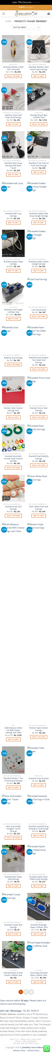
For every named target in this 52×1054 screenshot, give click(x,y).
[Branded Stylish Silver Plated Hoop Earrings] (38, 858)
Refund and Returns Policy (26, 1043)
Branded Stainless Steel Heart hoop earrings (39, 68)
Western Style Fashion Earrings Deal (13, 409)
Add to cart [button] (38, 76)
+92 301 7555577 (30, 1010)
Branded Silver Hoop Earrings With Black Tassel (13, 165)
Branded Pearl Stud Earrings (13, 507)
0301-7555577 (29, 7)
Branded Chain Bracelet (39, 778)
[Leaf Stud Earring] (38, 291)
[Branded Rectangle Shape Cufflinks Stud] (38, 906)
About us (14, 1039)
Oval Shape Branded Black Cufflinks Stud (38, 974)
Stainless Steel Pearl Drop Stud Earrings (13, 116)
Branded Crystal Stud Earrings (13, 926)
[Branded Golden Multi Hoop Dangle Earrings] (38, 195)
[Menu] (3, 13)
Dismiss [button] (36, 2)
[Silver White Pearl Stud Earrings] (38, 488)
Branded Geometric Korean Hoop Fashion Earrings (13, 458)
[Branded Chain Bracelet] (38, 760)
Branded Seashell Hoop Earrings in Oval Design (39, 827)
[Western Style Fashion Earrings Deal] (13, 390)
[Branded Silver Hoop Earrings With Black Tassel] (13, 144)
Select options (13, 76)
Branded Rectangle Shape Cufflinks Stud (38, 926)
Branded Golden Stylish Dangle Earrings (39, 262)
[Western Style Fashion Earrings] (38, 623)
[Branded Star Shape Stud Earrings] (13, 858)
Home (8, 21)
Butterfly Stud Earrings (13, 358)
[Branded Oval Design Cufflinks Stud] (13, 291)
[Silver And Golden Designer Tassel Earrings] (13, 808)
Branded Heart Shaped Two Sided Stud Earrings (38, 360)
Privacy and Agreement (26, 1041)
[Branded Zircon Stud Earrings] (38, 390)
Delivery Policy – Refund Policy (26, 1050)
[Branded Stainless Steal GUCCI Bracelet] (13, 48)
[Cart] (48, 13)
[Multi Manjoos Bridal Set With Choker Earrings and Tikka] (13, 623)
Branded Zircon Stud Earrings (38, 409)
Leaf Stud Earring (38, 310)
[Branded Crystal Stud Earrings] (13, 906)
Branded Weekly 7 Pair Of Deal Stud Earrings (13, 779)
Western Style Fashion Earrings (38, 729)
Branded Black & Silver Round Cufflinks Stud (13, 974)
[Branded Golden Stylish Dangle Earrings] (38, 243)
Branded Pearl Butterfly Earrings (39, 457)
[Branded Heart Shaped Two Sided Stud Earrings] (38, 339)
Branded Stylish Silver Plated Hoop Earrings (39, 878)
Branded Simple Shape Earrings (13, 262)
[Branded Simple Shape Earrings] (13, 243)
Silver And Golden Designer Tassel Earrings (13, 828)
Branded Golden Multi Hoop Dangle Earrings (38, 214)
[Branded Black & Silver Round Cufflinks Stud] (13, 954)
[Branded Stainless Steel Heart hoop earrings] (38, 48)
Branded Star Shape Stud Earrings (13, 878)
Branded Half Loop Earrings (13, 214)
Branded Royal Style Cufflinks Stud (38, 116)
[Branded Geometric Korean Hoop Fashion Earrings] (13, 438)
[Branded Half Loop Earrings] (13, 195)
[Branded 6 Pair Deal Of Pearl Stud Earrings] (38, 144)
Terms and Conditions (30, 1039)
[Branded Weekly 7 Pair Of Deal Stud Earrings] (13, 760)
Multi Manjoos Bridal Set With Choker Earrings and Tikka (13, 730)
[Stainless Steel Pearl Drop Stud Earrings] (13, 96)
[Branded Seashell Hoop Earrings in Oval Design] (38, 808)
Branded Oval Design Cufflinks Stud (13, 310)
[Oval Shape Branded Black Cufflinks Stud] (38, 954)
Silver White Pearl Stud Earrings (38, 507)
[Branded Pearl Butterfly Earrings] (38, 438)
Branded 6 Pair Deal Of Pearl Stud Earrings (39, 164)
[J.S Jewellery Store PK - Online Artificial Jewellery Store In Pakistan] (26, 13)
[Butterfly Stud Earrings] (13, 339)
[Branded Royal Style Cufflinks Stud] (38, 96)
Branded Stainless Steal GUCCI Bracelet (13, 68)
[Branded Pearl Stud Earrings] (13, 488)
